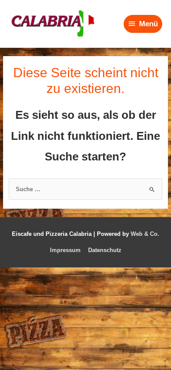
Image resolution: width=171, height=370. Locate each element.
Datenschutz (104, 250)
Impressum (65, 250)
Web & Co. (145, 234)
